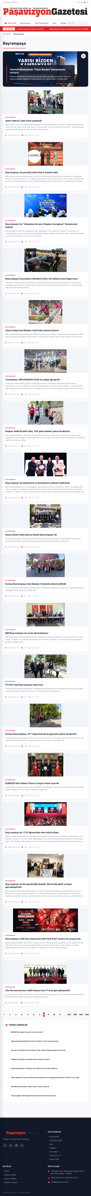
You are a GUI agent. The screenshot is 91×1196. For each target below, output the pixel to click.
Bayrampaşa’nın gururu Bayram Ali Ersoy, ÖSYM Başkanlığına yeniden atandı (58, 29)
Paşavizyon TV (55, 1155)
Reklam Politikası (10, 1182)
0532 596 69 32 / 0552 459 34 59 (64, 1178)
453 (69, 1014)
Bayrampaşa (25, 23)
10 (54, 1014)
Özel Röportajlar (41, 23)
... (65, 1014)
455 (81, 1014)
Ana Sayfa (11, 23)
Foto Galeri (53, 1152)
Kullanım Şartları (10, 1175)
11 (60, 1014)
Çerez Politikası (10, 1179)
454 (75, 1014)
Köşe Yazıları (54, 1159)
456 (87, 1014)
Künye (6, 1171)
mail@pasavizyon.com (59, 1182)
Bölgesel (64, 23)
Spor (54, 23)
